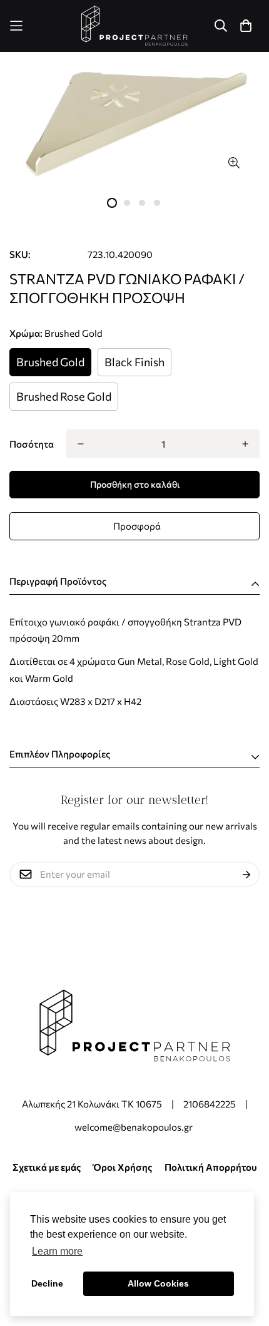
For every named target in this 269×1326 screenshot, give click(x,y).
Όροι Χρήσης (122, 1167)
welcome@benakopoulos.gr (134, 1127)
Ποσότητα (31, 444)
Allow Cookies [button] (158, 1283)
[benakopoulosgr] (134, 26)
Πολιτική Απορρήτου (211, 1167)
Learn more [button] (57, 1251)
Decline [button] (47, 1283)
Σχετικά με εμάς (47, 1167)
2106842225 (209, 1103)
